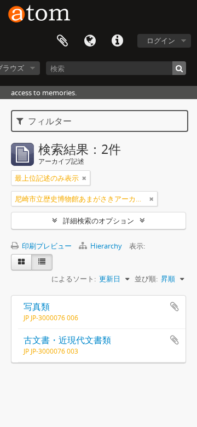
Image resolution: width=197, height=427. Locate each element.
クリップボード (62, 41)
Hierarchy (106, 246)
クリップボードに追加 (174, 306)
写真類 (37, 307)
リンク (117, 41)
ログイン (161, 40)
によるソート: (73, 279)
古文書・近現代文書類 (67, 340)
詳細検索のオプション (98, 221)
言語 (89, 41)
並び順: (146, 279)
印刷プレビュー (46, 246)
